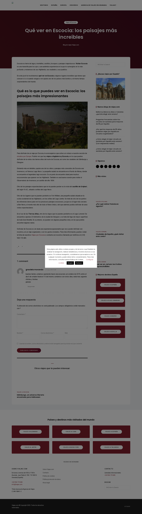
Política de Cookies (76, 259)
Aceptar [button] (70, 263)
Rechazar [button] (79, 263)
